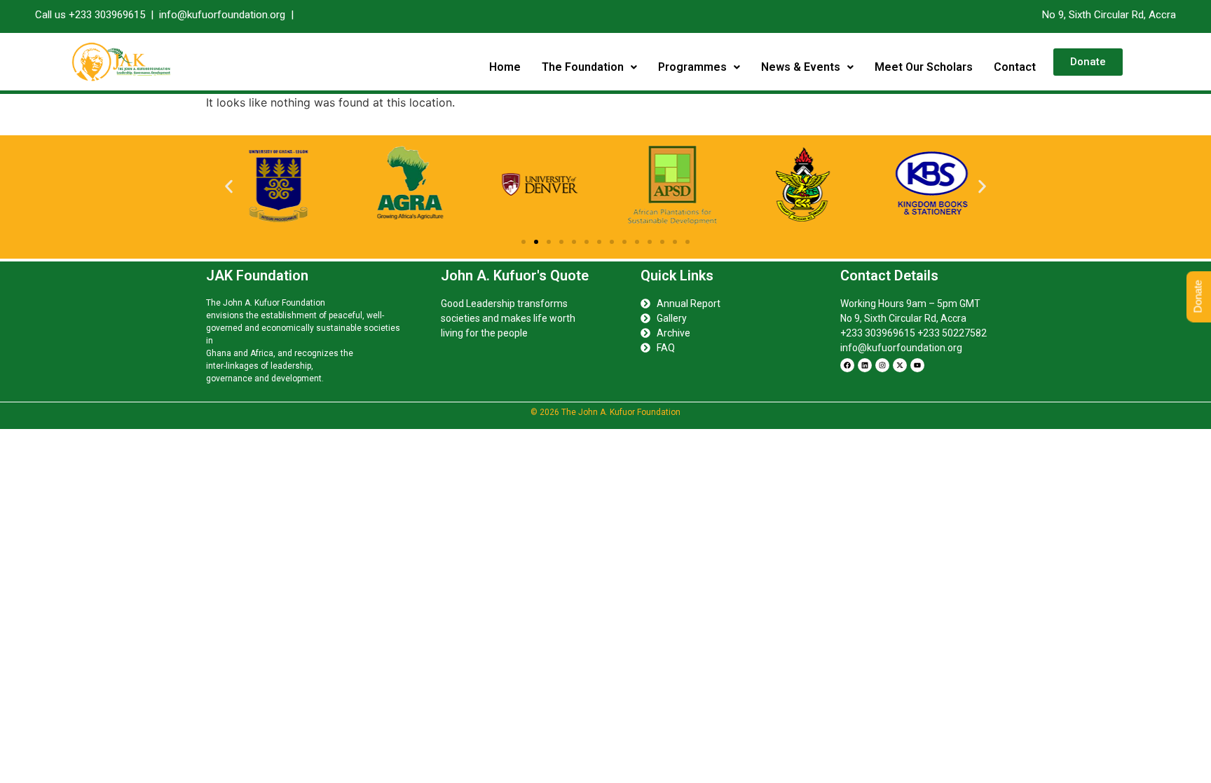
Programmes (692, 67)
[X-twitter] (900, 365)
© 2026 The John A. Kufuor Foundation (605, 412)
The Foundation (583, 67)
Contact (1015, 67)
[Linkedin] (865, 365)
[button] (589, 67)
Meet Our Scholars (924, 67)
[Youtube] (917, 365)
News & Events (800, 67)
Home (505, 67)
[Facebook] (847, 365)
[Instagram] (882, 365)
